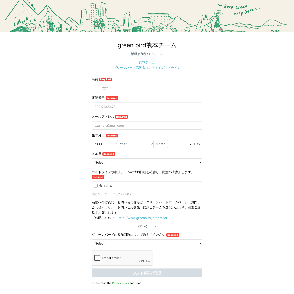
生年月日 (104, 135)
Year (123, 144)
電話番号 (104, 98)
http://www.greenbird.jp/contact (142, 218)
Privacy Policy (120, 283)
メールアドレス (109, 116)
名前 (101, 79)
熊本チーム (147, 62)
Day (197, 144)
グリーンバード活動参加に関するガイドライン (147, 68)
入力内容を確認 (147, 272)
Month (160, 144)
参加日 (103, 154)
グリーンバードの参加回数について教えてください (135, 235)
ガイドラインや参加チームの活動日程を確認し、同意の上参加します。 (143, 174)
